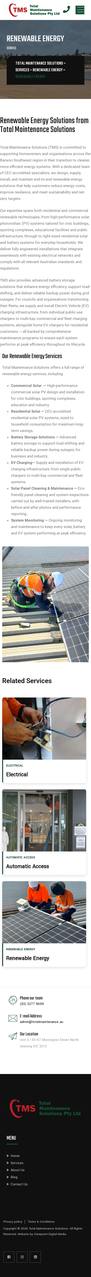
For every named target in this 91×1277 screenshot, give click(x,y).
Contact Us (19, 1184)
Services (17, 1163)
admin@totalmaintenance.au (41, 1021)
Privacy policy (12, 1222)
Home (15, 1155)
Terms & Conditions (41, 1222)
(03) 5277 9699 (32, 1003)
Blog (14, 1177)
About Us (18, 1170)
